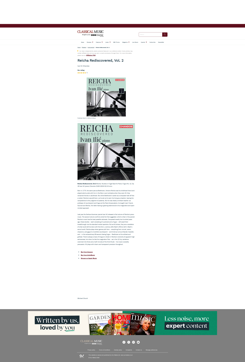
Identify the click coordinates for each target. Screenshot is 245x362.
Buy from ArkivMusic (88, 255)
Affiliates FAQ (91, 55)
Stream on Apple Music (89, 258)
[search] (164, 35)
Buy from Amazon (87, 252)
